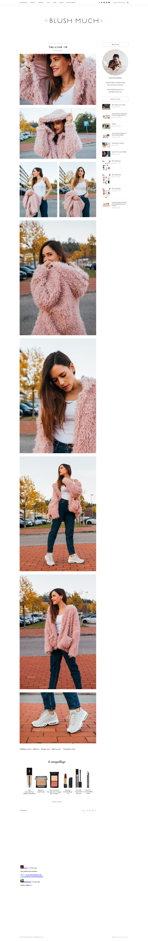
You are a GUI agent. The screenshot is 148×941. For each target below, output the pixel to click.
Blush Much (23, 2)
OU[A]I (114, 124)
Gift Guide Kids (116, 188)
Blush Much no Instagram (122, 937)
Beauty (33, 2)
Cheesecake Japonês (118, 143)
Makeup (60, 43)
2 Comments (23, 810)
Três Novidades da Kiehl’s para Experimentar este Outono (119, 204)
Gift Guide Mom (116, 175)
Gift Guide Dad (116, 161)
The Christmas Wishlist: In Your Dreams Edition (119, 134)
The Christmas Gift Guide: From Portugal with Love (119, 114)
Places (61, 2)
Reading (40, 2)
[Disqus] (58, 838)
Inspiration (52, 43)
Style (48, 2)
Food (54, 2)
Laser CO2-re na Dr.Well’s (119, 152)
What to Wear (71, 2)
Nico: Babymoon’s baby (119, 105)
